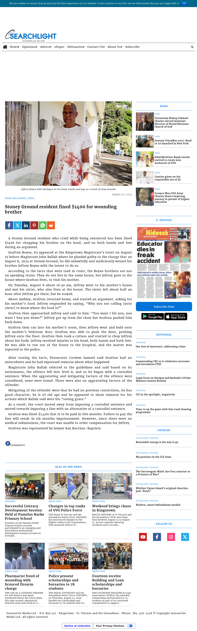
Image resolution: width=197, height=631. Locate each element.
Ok (184, 3)
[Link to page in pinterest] (34, 225)
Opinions (29, 47)
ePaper (59, 47)
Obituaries (75, 47)
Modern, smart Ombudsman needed (158, 505)
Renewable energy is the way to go (157, 442)
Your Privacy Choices (110, 625)
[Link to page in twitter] (17, 225)
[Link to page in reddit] (51, 225)
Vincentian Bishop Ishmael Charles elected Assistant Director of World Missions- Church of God (172, 122)
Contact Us (95, 47)
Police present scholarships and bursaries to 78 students (63, 582)
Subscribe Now (164, 306)
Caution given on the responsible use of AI (168, 178)
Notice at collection (77, 625)
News (14, 47)
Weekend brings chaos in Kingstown (111, 508)
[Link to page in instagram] (171, 537)
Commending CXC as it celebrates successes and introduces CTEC (163, 363)
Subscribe (132, 47)
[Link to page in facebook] (9, 225)
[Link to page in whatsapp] (42, 225)
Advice (45, 47)
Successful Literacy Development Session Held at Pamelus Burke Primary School (24, 512)
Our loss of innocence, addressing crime (161, 346)
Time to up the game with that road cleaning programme (163, 411)
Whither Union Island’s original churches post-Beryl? (162, 490)
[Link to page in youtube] (143, 537)
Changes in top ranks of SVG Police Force (67, 508)
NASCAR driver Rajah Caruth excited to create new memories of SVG (172, 160)
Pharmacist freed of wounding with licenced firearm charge (22, 582)
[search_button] (192, 47)
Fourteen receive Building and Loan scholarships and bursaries (108, 582)
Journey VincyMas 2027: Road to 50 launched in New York (173, 142)
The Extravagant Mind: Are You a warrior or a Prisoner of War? (163, 473)
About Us (114, 47)
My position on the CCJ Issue (153, 457)
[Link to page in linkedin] (26, 225)
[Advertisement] (98, 74)
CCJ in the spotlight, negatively (155, 394)
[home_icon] (5, 47)
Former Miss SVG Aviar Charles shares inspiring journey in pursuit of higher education (172, 197)
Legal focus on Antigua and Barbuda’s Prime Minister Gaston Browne (163, 379)
